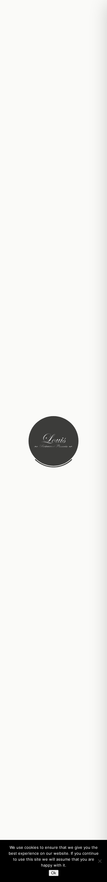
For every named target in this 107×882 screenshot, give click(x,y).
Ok (53, 873)
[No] (100, 861)
